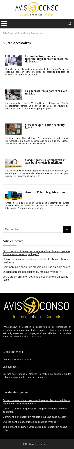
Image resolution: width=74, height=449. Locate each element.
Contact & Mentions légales (17, 359)
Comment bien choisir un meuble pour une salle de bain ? (36, 266)
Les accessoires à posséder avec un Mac (46, 92)
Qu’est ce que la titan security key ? (45, 126)
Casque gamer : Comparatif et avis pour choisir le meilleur (45, 161)
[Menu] (4, 23)
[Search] (69, 23)
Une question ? (10, 367)
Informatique (22, 33)
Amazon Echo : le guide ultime (45, 192)
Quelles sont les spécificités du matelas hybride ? (32, 271)
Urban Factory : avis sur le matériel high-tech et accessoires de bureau (47, 58)
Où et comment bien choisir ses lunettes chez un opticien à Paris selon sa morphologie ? (36, 253)
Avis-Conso (8, 33)
